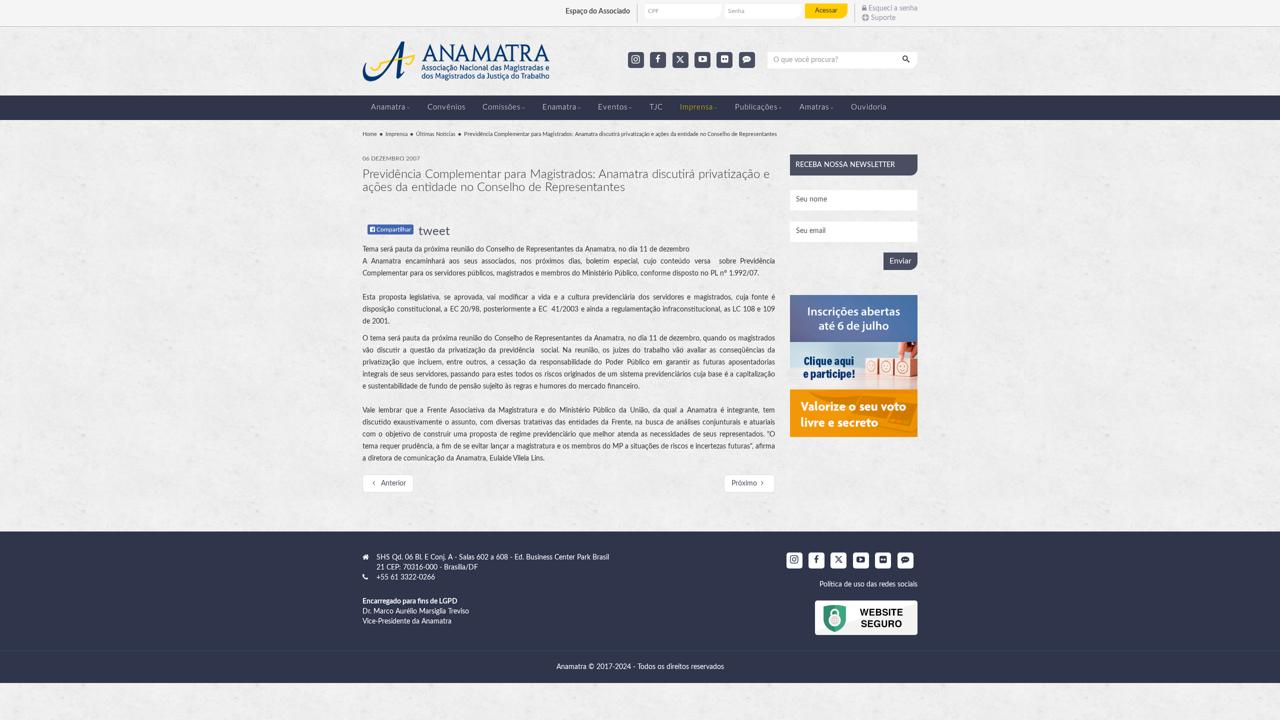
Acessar (826, 11)
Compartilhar (393, 229)
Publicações (756, 107)
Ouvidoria (868, 107)
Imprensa (696, 107)
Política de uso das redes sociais (869, 584)
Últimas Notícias (436, 134)
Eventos (613, 107)
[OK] (907, 60)
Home (369, 134)
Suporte (882, 18)
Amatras (814, 107)
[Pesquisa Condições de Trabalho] (854, 366)
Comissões (501, 107)
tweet (434, 232)
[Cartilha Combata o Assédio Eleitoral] (854, 413)
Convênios (447, 107)
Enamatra (559, 107)
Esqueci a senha (892, 8)
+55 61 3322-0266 (405, 577)
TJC (656, 107)
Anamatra (388, 107)
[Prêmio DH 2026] (854, 318)
